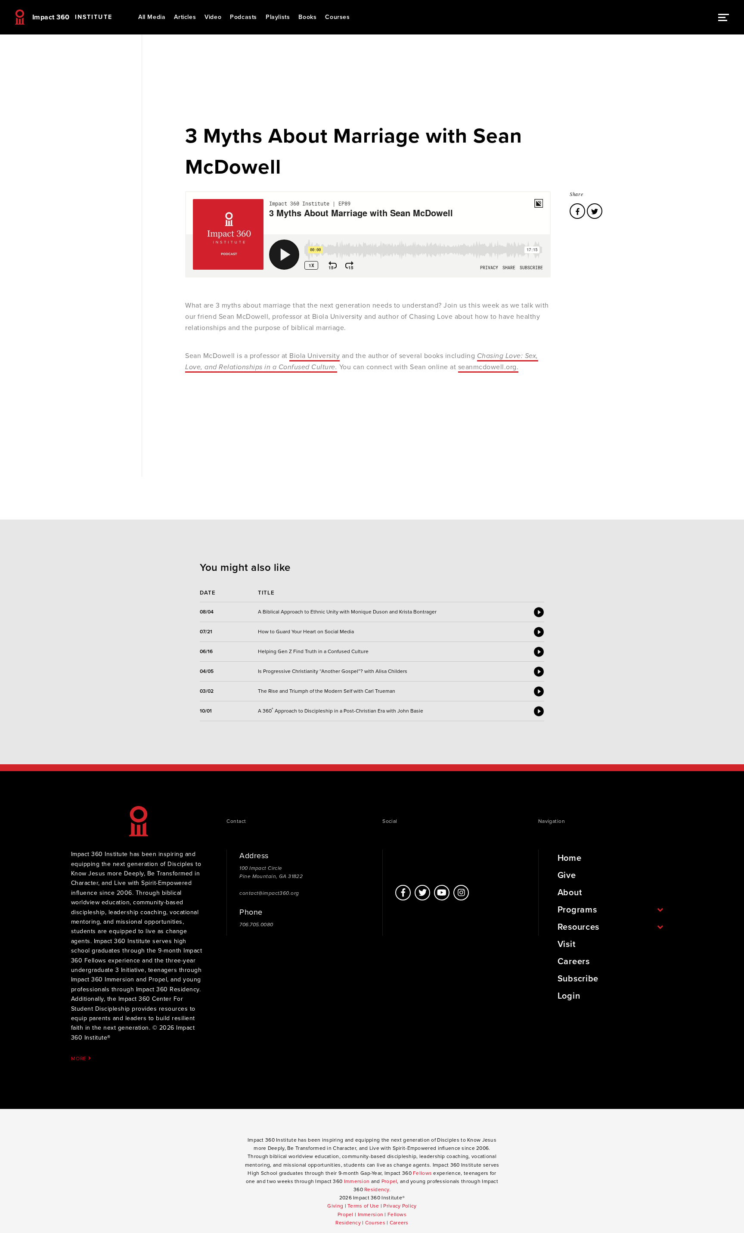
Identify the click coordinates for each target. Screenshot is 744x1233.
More (79, 1058)
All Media (151, 17)
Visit (567, 944)
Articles (185, 17)
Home (570, 858)
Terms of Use (363, 1206)
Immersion (357, 1181)
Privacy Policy (399, 1206)
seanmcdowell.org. (488, 367)
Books (307, 17)
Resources (578, 927)
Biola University (314, 356)
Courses (337, 17)
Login (569, 996)
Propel (389, 1181)
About (570, 892)
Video (213, 17)
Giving (335, 1206)
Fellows (422, 1173)
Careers (574, 961)
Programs (577, 910)
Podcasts (243, 17)
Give (567, 875)
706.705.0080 (256, 925)
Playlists (278, 17)
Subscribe (578, 979)
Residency (376, 1189)
